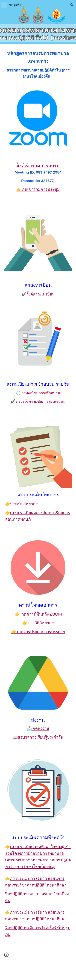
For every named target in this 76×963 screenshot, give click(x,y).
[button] (4, 5)
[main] (38, 64)
